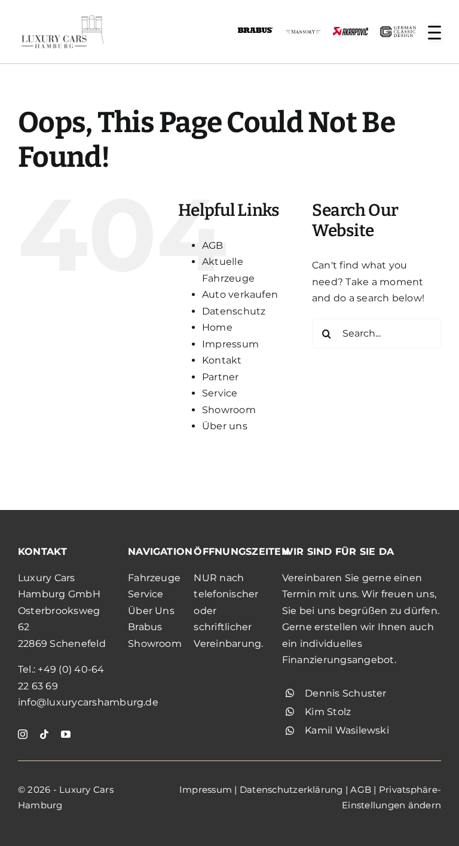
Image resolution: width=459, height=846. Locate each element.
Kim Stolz (328, 711)
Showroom (229, 410)
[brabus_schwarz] (255, 31)
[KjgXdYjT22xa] (63, 16)
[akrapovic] (350, 31)
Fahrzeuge (154, 578)
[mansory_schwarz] (302, 34)
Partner (220, 377)
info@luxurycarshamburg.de (88, 702)
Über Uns (151, 610)
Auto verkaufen (240, 294)
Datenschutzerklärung (291, 789)
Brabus (145, 627)
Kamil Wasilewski (347, 730)
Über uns (224, 426)
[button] (434, 32)
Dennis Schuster (346, 693)
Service (220, 393)
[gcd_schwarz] (397, 30)
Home (217, 327)
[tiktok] (44, 734)
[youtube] (66, 734)
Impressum (230, 344)
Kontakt (222, 360)
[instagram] (22, 734)
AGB (213, 245)
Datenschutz (234, 311)
